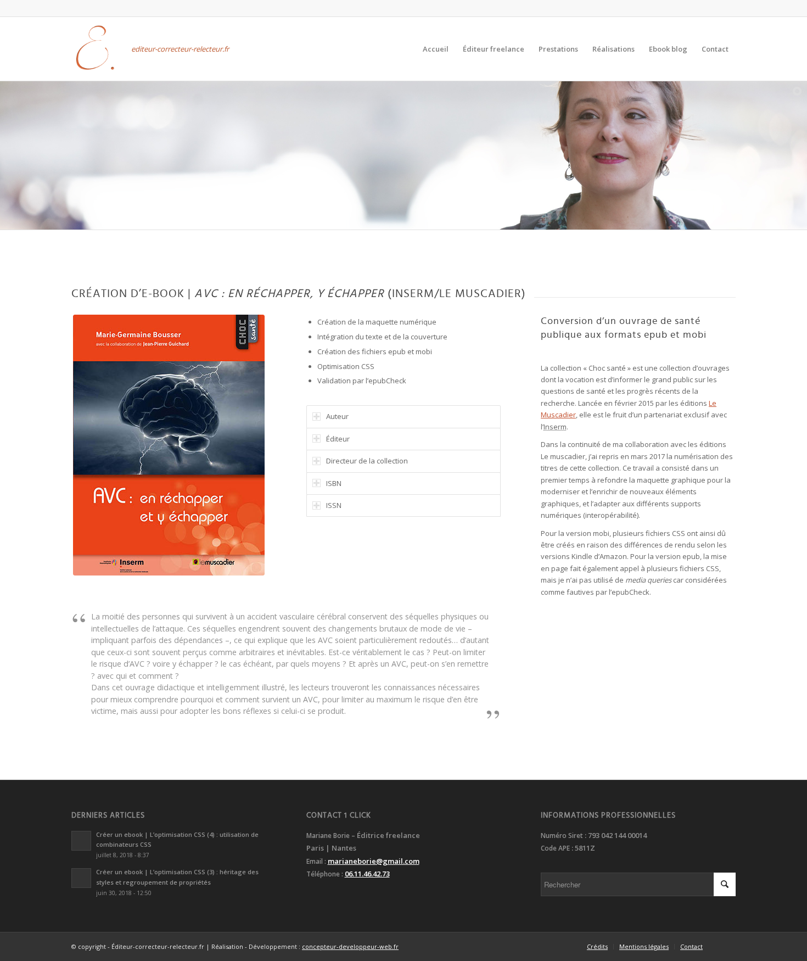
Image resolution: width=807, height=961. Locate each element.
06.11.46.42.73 (367, 874)
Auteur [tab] (337, 416)
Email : (317, 861)
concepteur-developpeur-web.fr (350, 946)
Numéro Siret (562, 835)
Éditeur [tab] (338, 439)
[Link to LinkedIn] (74, 8)
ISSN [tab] (333, 505)
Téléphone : (325, 874)
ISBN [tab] (333, 483)
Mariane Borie (328, 835)
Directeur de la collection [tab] (367, 461)
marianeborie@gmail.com (373, 861)
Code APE (555, 848)
